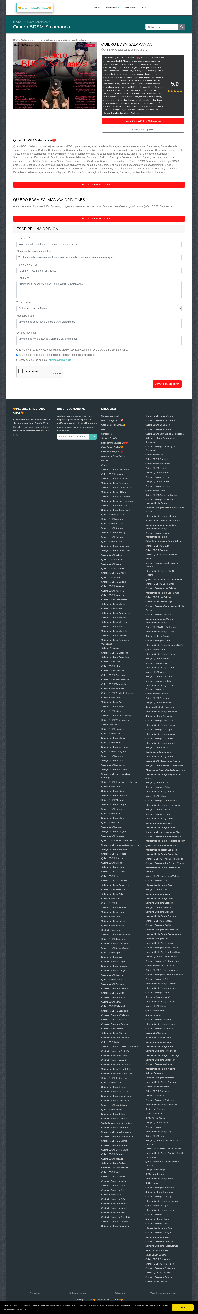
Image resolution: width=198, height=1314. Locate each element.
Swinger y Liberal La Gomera (115, 496)
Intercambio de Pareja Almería (160, 827)
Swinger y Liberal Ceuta (113, 1185)
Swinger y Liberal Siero (112, 791)
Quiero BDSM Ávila (110, 898)
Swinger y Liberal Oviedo (113, 573)
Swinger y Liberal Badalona (158, 702)
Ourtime (105, 465)
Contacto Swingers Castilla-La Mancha (164, 974)
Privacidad (120, 1293)
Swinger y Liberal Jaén (112, 626)
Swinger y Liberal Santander (115, 1226)
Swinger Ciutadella (154, 1095)
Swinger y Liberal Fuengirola (115, 657)
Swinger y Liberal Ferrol (157, 481)
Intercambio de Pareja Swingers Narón (164, 645)
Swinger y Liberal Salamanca (115, 934)
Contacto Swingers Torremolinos (161, 800)
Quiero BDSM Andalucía (113, 514)
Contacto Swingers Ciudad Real (116, 1073)
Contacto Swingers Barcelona (159, 1187)
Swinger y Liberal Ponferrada (159, 1264)
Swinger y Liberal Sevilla (157, 747)
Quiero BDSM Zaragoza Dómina (161, 495)
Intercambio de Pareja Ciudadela (161, 1104)
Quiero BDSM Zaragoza (113, 765)
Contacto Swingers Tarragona (159, 1196)
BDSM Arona (151, 1183)
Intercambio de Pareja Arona (159, 1178)
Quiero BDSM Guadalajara (114, 1105)
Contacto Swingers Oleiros (158, 1019)
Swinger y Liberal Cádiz (156, 889)
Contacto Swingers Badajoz (114, 1167)
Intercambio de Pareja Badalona (161, 711)
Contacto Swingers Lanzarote (115, 1064)
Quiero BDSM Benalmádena (115, 679)
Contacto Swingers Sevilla (158, 925)
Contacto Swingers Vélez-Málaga (161, 947)
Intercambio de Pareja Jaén (158, 885)
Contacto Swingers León (157, 1237)
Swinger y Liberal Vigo (112, 957)
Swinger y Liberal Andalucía (158, 716)
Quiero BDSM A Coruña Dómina (161, 627)
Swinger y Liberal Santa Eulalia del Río (120, 845)
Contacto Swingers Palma (158, 787)
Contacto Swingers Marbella (159, 738)
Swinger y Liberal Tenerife (114, 505)
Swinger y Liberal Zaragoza (114, 769)
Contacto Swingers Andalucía (159, 720)
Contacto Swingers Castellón (115, 1051)
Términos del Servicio (59, 360)
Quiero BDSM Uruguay (112, 528)
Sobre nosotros (77, 1293)
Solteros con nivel (110, 416)
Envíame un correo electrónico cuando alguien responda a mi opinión (57, 355)
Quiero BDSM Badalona (157, 698)
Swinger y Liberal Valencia (114, 635)
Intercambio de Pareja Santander (161, 854)
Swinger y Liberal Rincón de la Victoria (164, 858)
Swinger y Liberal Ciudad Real (116, 1069)
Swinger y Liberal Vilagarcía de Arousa (164, 765)
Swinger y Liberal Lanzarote (115, 469)
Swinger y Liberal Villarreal (114, 795)
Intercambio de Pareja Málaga (160, 734)
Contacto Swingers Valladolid (115, 1015)
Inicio (97, 8)
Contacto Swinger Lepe (156, 1127)
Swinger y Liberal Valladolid (114, 1011)
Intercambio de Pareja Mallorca (160, 983)
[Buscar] (181, 27)
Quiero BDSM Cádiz (111, 564)
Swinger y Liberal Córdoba (158, 907)
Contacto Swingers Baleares (159, 979)
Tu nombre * (23, 238)
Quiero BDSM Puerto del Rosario (117, 693)
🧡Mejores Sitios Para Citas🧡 (34, 8)
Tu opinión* (22, 278)
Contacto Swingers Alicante (158, 1064)
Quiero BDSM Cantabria (157, 459)
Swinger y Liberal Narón (157, 636)
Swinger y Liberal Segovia (114, 966)
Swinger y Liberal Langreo (114, 804)
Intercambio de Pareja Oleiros (160, 1024)
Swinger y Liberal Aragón (113, 831)
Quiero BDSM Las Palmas (158, 597)
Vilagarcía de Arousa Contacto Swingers (165, 770)
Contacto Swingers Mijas (157, 938)
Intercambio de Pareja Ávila (158, 1228)
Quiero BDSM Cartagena (113, 751)
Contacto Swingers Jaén (157, 880)
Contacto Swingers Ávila (157, 1223)
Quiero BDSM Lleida (111, 822)
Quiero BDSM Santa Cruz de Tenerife (163, 579)
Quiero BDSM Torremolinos (114, 684)
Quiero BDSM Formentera (114, 599)
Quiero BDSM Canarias (156, 550)
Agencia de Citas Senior (113, 456)
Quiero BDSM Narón (155, 649)
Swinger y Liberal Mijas (112, 706)
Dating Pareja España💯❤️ (114, 443)
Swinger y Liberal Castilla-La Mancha (119, 1046)
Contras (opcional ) (26, 332)
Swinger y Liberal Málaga (113, 532)
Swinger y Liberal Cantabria (114, 1221)
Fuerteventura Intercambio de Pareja (163, 520)
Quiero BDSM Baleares (112, 586)
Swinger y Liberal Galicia (113, 871)
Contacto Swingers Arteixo (158, 1042)
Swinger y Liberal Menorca (114, 622)
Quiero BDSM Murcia (111, 742)
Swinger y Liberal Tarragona (159, 1192)
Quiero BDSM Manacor (112, 836)
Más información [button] (23, 1309)
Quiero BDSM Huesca (112, 858)
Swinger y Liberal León (112, 912)
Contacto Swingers (110, 930)
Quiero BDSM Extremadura (114, 1150)
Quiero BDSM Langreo (112, 809)
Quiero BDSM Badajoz (112, 1159)
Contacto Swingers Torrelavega (160, 1051)
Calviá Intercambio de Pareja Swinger (163, 541)
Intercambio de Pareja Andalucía (161, 725)
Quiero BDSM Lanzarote (113, 474)
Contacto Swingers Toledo (114, 1118)
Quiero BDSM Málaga (112, 537)
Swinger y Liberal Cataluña (158, 676)
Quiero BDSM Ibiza (110, 666)
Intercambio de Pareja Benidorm (161, 1082)
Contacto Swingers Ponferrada (160, 1268)
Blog (144, 8)
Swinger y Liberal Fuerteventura (117, 501)
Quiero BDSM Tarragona (157, 1205)
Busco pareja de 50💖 (112, 420)
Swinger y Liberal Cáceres (114, 1141)
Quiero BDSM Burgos (111, 903)
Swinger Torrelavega (155, 1169)
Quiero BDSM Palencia (112, 925)
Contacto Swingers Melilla (114, 1181)
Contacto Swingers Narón (157, 640)
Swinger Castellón (110, 648)
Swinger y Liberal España (157, 1272)
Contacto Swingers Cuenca (114, 1091)
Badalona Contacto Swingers (159, 707)
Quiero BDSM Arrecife (112, 756)
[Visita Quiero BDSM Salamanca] (55, 76)
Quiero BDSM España (156, 1281)
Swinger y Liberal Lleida (157, 1219)
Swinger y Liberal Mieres (157, 658)
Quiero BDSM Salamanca (113, 939)
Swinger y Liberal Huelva (157, 809)
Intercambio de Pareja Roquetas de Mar (165, 841)
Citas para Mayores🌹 (112, 451)
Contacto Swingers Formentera (116, 1123)
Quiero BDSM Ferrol (155, 490)
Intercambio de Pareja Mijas (159, 943)
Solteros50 (106, 434)
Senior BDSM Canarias (156, 1250)
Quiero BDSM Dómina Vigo (158, 601)
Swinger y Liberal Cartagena (115, 747)
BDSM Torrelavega (154, 1174)
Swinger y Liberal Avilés (112, 702)
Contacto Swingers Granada (159, 912)
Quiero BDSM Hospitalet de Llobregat (119, 782)
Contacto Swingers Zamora (114, 1024)
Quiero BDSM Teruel (155, 468)
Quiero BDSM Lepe (154, 1136)
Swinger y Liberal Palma (157, 782)
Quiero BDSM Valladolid (113, 1006)
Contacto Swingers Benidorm (159, 1077)
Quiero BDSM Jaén (110, 661)
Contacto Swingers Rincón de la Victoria (165, 863)
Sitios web (111, 8)
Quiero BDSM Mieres (155, 672)
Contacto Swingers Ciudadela (159, 1100)
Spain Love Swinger (155, 1109)
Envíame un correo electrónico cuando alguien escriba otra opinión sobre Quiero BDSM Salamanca (73, 349)
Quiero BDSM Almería (112, 519)
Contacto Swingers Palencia (159, 1241)
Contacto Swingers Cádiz (157, 894)
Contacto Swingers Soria (113, 997)
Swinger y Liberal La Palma (114, 478)
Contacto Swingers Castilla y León (162, 961)
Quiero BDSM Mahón (111, 813)
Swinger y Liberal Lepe (156, 1122)
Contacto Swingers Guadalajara (116, 1100)
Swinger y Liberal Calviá (157, 545)
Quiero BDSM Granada (112, 670)
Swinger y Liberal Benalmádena (116, 550)
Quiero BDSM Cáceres (112, 1154)
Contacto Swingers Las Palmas (160, 588)
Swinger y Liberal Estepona (114, 653)
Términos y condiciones (163, 1293)
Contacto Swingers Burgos (158, 1232)
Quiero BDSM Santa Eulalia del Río (118, 840)
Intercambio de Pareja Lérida (159, 1210)
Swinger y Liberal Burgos (113, 907)
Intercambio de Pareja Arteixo (159, 1046)
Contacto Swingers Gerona (114, 1127)
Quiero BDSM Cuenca (112, 1082)
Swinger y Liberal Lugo (112, 867)
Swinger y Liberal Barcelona (115, 546)
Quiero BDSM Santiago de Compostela (164, 434)
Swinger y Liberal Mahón (113, 818)
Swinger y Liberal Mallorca (114, 617)
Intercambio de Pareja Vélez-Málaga (163, 952)
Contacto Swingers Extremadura (117, 1136)
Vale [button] (183, 1307)
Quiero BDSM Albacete (112, 1042)
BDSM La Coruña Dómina (158, 1037)
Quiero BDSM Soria (111, 1002)
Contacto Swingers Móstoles (115, 1208)
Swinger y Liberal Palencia (114, 921)
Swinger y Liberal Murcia (113, 738)
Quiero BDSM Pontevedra (114, 889)
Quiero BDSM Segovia (112, 975)
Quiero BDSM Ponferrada (157, 1259)
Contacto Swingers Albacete (115, 1037)
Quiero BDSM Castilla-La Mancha (161, 970)
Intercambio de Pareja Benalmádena (163, 934)
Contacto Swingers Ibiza (113, 1212)
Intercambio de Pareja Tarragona (161, 1201)
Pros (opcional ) (25, 315)
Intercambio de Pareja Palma (159, 791)
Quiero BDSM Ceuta (111, 1194)
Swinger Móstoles (110, 724)
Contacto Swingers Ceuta (113, 1190)
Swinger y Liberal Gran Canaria (116, 487)
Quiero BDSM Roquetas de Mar (160, 845)
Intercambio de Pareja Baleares (160, 516)
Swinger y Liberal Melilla (113, 1176)
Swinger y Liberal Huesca (113, 854)
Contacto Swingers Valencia (115, 988)
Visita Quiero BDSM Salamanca (143, 121)
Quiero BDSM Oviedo (111, 577)
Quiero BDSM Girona (111, 863)
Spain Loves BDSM (154, 1113)
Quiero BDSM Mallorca (112, 590)
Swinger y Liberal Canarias (114, 483)
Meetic (104, 460)
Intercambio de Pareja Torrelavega (162, 1055)
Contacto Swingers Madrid (114, 1203)
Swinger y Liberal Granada (158, 921)
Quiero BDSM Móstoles (112, 729)
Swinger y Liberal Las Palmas (159, 584)
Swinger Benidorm (154, 1073)
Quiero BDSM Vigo (110, 952)
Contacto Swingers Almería (158, 823)
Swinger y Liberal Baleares (114, 582)
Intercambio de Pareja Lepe (159, 1131)
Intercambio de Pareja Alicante (160, 1068)
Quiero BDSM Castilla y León (159, 965)
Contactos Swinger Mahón (158, 997)
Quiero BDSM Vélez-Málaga (115, 720)
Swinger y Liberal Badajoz (114, 1163)
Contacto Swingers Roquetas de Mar (163, 836)
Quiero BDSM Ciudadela (157, 1091)
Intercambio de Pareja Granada (160, 916)
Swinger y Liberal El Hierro (114, 492)
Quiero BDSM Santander (157, 463)
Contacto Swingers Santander (160, 1060)
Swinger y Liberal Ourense (114, 880)
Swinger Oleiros (153, 1015)
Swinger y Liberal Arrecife (113, 760)
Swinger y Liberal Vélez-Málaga (116, 715)
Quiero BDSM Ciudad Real (114, 1078)
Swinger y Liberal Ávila (112, 894)
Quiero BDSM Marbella (112, 688)
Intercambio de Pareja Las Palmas (162, 593)
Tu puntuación (24, 302)
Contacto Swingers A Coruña (159, 614)
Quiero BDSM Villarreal (112, 800)
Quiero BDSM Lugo (110, 876)
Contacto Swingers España (158, 1277)
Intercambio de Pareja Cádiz (159, 898)
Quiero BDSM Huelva (111, 559)
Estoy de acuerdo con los (45, 360)
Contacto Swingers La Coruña (160, 420)
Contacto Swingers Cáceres (115, 1145)
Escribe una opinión (143, 129)
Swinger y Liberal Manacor (114, 849)
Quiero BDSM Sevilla (111, 541)
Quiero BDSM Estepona (113, 675)
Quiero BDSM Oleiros (155, 1006)
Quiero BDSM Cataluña (156, 693)
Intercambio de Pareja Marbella (160, 743)
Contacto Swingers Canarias (159, 1028)
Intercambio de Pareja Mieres (159, 667)
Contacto (35, 1293)
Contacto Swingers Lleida (157, 1214)
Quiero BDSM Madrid (111, 608)
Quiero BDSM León (110, 916)
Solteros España (109, 438)
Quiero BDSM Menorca (112, 595)
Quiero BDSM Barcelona (113, 523)
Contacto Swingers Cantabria (115, 1217)
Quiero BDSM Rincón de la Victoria (162, 876)
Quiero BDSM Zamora (112, 1028)
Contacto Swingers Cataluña (159, 681)
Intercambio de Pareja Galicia (159, 631)
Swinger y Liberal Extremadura (116, 1132)
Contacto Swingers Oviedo (114, 1055)
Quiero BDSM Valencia (112, 984)
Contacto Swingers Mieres (158, 663)
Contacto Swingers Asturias (114, 1060)
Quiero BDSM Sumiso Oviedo (115, 948)
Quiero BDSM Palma (155, 796)
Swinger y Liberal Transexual (115, 510)
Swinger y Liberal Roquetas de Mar (162, 832)
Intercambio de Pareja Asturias (160, 654)
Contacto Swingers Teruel (157, 477)
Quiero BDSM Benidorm (157, 1086)
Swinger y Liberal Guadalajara (116, 1096)
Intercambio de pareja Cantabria (161, 850)
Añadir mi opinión (167, 384)
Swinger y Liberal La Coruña (159, 416)
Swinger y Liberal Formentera (115, 613)
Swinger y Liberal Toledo (113, 1114)
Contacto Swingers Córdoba (159, 903)
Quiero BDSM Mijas (111, 711)
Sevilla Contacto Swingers (158, 752)
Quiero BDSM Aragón (111, 827)
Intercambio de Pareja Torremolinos (162, 805)
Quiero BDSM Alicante (112, 979)
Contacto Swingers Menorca (159, 992)
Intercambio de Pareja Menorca (160, 988)
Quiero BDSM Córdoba (112, 568)
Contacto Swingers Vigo (113, 961)
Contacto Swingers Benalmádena (161, 929)
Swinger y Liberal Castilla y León (161, 956)
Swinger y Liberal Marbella (114, 631)
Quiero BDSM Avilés (111, 697)
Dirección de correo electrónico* (34, 251)
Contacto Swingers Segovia (114, 970)
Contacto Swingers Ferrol (157, 486)
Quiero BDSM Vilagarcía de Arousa (162, 761)
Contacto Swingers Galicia (158, 429)
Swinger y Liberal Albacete (114, 1033)
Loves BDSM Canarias (156, 1255)
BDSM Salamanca (38, 22)
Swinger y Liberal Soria (112, 993)
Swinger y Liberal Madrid (113, 604)
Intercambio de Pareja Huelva (159, 818)
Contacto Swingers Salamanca (116, 943)
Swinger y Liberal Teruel (157, 472)
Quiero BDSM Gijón (155, 454)
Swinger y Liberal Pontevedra (115, 885)
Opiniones (130, 8)
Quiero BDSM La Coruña (157, 425)
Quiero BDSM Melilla (111, 1172)
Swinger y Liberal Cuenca (113, 1087)
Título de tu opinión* (27, 264)
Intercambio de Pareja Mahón (159, 1001)
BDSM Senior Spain (155, 1118)
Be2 (103, 429)
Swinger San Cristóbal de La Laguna (163, 1148)
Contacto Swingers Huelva (158, 814)
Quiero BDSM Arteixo (155, 1033)
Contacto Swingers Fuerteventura (161, 1246)
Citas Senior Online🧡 (112, 447)
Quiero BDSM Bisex (155, 1010)
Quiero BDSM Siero (111, 786)
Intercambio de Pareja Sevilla (159, 756)
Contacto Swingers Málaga (158, 729)
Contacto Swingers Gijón (113, 1199)
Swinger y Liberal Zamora (114, 1019)
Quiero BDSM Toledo (111, 1109)
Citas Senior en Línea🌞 (113, 425)
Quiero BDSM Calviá (111, 733)
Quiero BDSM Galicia (111, 555)
